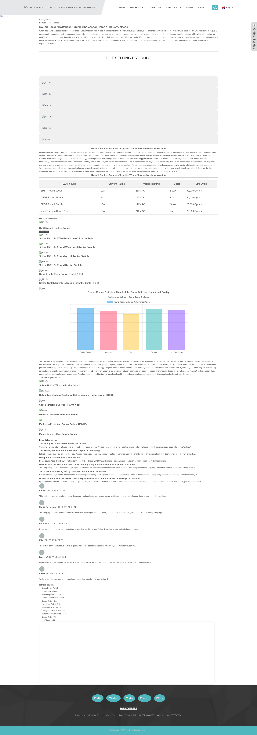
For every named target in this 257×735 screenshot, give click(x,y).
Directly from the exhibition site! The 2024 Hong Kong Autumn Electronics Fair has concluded (87, 464)
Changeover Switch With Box (53, 611)
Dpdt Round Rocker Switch (54, 228)
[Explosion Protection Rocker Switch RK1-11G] (41, 420)
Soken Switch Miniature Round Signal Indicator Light (69, 283)
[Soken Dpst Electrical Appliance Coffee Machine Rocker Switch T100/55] (44, 391)
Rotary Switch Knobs (49, 591)
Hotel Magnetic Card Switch (52, 595)
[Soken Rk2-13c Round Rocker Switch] (44, 261)
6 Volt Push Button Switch (51, 604)
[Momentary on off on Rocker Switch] (44, 430)
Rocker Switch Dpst (49, 601)
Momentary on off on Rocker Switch (58, 434)
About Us (156, 7)
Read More (44, 232)
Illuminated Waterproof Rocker (53, 614)
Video (189, 7)
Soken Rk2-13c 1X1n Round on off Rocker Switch (67, 238)
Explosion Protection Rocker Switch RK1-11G (63, 424)
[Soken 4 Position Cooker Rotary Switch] (42, 400)
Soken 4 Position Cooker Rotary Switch (59, 405)
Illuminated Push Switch (51, 607)
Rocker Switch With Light (51, 617)
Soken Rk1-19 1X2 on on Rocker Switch (59, 385)
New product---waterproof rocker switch (59, 457)
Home (122, 7)
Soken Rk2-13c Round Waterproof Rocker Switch (67, 247)
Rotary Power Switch (49, 588)
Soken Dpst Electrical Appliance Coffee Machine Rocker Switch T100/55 (76, 395)
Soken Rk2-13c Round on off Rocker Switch (64, 256)
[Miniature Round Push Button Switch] (43, 410)
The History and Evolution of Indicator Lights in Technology (70, 450)
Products (136, 7)
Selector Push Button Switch (52, 598)
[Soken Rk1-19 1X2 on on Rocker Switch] (44, 381)
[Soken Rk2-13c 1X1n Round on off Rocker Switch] (44, 235)
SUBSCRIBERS (128, 708)
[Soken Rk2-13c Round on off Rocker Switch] (44, 252)
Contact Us (173, 7)
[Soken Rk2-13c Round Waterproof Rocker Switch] (44, 244)
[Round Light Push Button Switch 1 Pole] (43, 270)
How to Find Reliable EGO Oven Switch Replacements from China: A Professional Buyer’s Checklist (89, 478)
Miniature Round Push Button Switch (58, 414)
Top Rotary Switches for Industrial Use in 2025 (62, 443)
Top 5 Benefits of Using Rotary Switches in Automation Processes (72, 471)
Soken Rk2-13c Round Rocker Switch (60, 265)
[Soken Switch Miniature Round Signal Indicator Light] (44, 279)
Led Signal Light (48, 620)
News (201, 7)
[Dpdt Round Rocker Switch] (44, 222)
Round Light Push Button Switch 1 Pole (61, 274)
